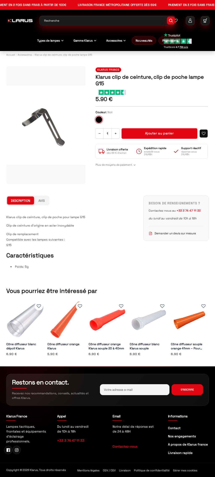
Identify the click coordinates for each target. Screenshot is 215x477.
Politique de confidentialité (152, 470)
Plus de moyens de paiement (114, 164)
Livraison (125, 470)
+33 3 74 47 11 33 (70, 440)
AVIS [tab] (41, 201)
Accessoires (25, 54)
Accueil (10, 54)
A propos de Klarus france (188, 444)
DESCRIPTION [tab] (20, 201)
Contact (174, 428)
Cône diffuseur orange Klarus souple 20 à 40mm (106, 346)
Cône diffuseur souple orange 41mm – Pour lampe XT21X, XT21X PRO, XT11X (188, 346)
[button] (205, 20)
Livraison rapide (180, 453)
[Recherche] (171, 21)
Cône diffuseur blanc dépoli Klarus (21, 346)
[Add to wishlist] (203, 133)
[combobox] (107, 20)
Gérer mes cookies (185, 470)
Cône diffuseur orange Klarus (63, 346)
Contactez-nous (125, 446)
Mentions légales (88, 470)
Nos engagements (182, 436)
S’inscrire (187, 389)
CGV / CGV (109, 470)
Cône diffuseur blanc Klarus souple (144, 346)
